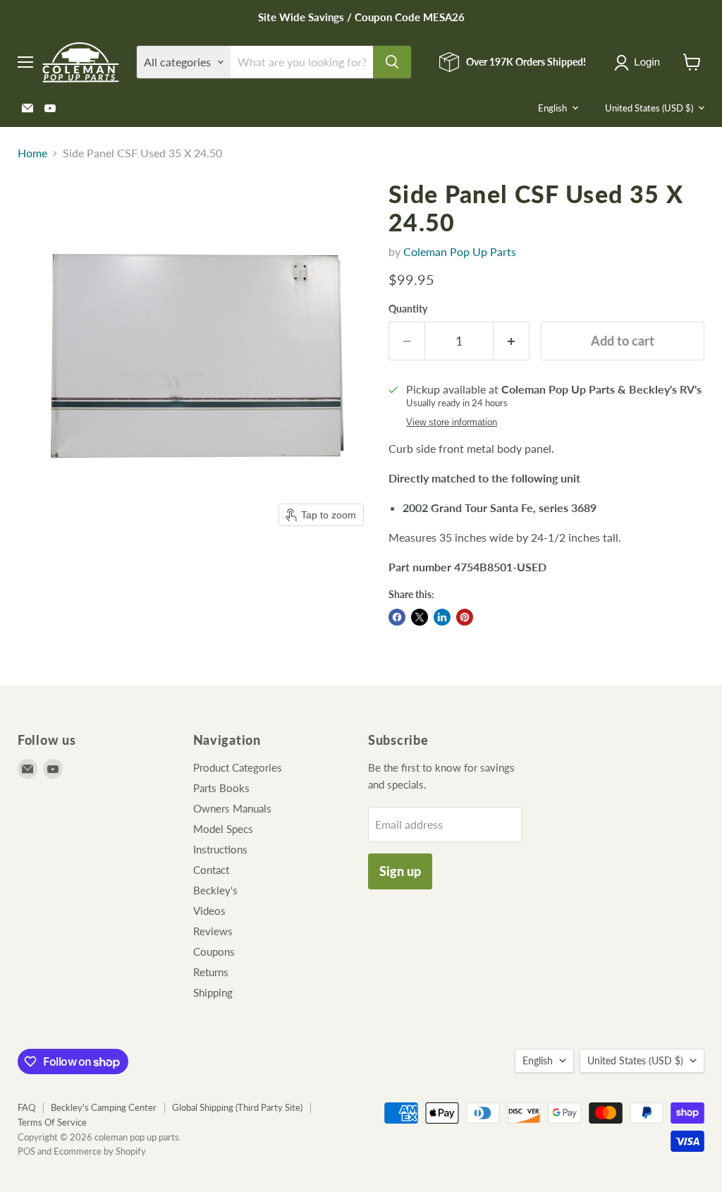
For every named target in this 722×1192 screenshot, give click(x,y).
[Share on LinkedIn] (442, 617)
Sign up (400, 871)
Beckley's (215, 890)
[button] (640, 62)
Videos (209, 910)
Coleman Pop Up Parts (459, 251)
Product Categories (237, 767)
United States (649, 108)
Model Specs (223, 828)
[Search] (392, 62)
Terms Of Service (52, 1122)
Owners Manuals (232, 808)
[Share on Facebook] (396, 617)
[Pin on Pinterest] (464, 617)
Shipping (213, 992)
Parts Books (221, 788)
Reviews (213, 931)
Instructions (220, 849)
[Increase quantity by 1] (512, 341)
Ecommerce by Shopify (100, 1151)
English (552, 108)
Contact (211, 869)
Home (32, 153)
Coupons (214, 951)
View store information (451, 422)
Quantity (407, 309)
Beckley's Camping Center (104, 1107)
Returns (210, 972)
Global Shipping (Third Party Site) (237, 1107)
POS (26, 1151)
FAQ (26, 1107)
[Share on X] (419, 617)
